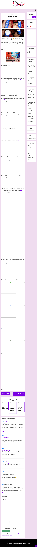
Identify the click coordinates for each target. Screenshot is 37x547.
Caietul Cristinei (31, 147)
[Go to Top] (36, 546)
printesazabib (6, 471)
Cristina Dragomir (31, 118)
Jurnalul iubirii (31, 157)
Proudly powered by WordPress (12, 543)
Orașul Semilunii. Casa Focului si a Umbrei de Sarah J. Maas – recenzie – (31, 96)
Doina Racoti (6, 461)
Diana (29, 155)
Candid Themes (27, 543)
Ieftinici (29, 149)
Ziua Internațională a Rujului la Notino (31, 121)
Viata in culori (30, 159)
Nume (3, 521)
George (29, 105)
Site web (18, 521)
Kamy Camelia (6, 421)
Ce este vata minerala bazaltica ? (31, 107)
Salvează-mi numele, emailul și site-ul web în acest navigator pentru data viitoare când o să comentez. (13, 528)
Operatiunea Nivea (5, 393)
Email (10, 521)
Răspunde (4, 431)
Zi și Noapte (30, 145)
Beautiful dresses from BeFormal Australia (20, 394)
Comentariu (4, 501)
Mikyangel (6, 448)
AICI (4, 49)
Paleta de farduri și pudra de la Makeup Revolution (31, 82)
